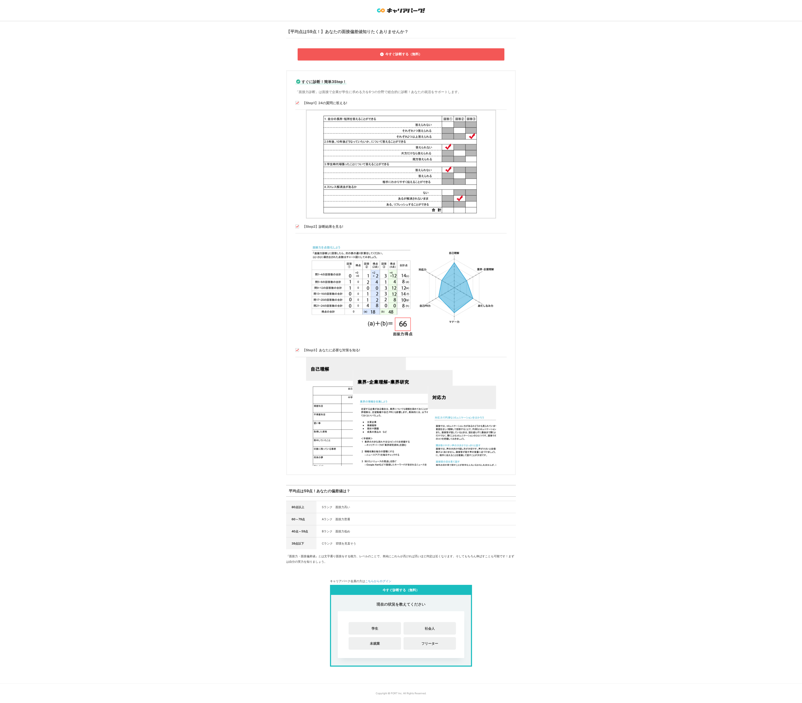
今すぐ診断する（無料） (403, 54)
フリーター (429, 643)
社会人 (430, 628)
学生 (375, 628)
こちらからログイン (378, 581)
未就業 (375, 643)
